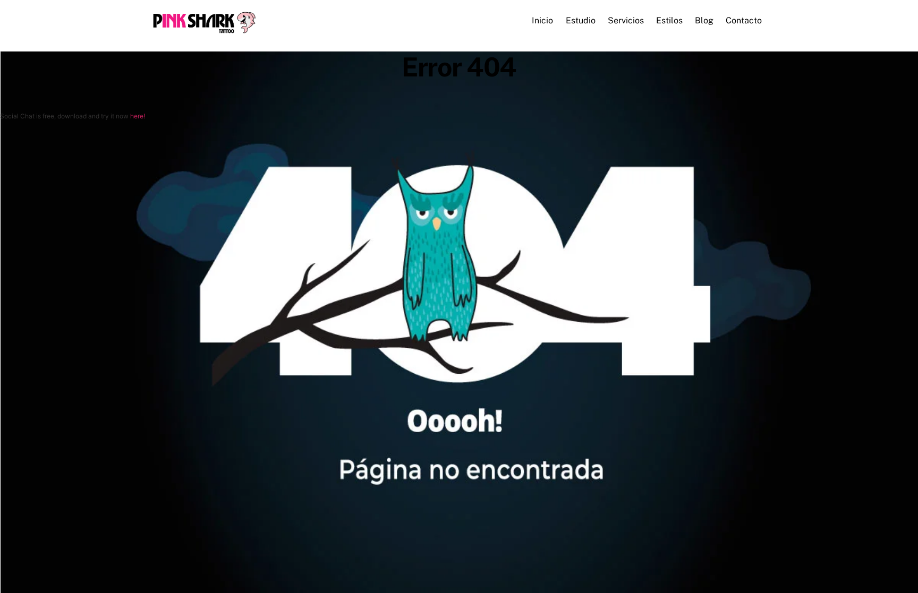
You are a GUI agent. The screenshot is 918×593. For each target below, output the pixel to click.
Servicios (626, 20)
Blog (704, 20)
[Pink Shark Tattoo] (204, 30)
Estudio (581, 20)
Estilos (669, 20)
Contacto (744, 20)
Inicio (542, 20)
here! (137, 116)
